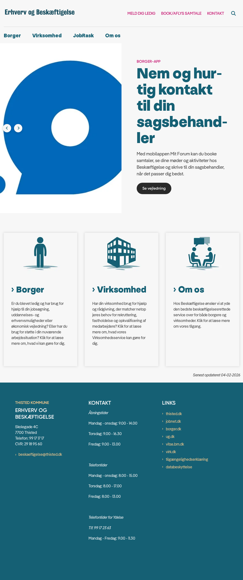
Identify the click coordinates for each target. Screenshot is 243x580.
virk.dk (171, 419)
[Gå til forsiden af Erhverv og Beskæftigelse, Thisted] (37, 13)
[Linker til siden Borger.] (40, 221)
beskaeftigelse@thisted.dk (40, 422)
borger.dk (173, 396)
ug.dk (170, 404)
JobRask (83, 36)
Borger (12, 36)
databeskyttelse (179, 434)
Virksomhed (47, 36)
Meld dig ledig (141, 13)
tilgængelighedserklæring (187, 427)
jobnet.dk (173, 389)
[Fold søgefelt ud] (233, 13)
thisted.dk (174, 381)
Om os (112, 36)
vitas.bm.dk (175, 411)
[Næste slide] (18, 112)
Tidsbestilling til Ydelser (162, 156)
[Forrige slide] (7, 112)
